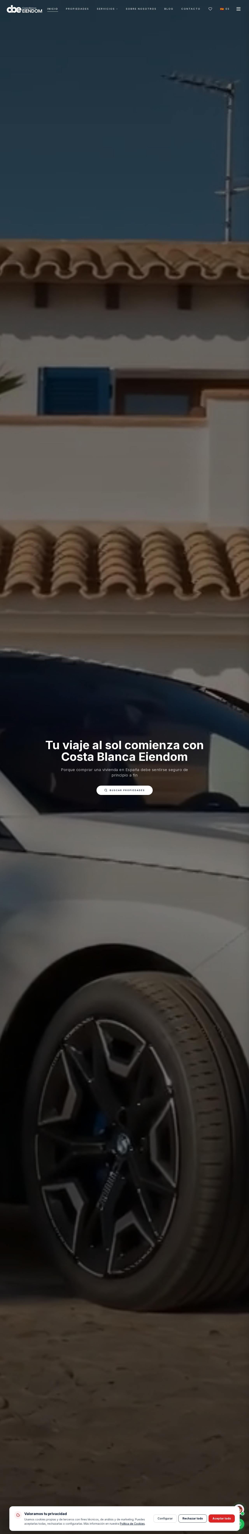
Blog (169, 8)
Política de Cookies (132, 1523)
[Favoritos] (210, 9)
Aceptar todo (221, 1518)
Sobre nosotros (141, 8)
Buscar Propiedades (127, 790)
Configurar (165, 1518)
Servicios (106, 8)
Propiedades (77, 8)
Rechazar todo (192, 1518)
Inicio (52, 8)
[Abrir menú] (238, 9)
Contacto (191, 8)
